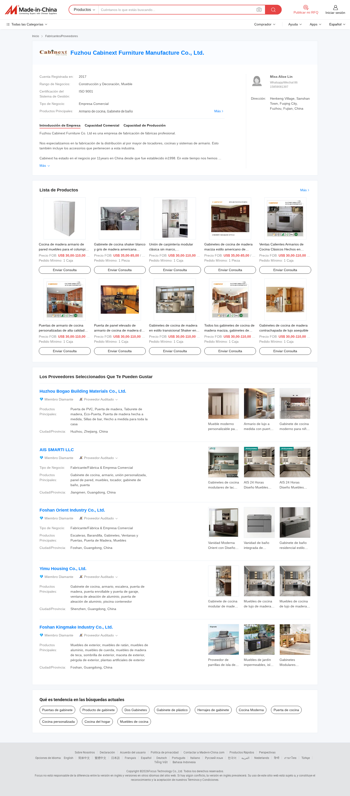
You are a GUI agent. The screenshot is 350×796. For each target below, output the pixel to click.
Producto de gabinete (98, 710)
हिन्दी (276, 758)
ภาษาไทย (290, 758)
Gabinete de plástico (172, 710)
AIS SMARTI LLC (57, 449)
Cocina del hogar (97, 721)
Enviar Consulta (65, 270)
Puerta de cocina (286, 710)
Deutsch (161, 758)
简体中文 (84, 758)
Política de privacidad (165, 752)
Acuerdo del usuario (133, 752)
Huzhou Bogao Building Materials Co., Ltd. (83, 391)
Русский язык (214, 758)
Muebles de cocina (134, 721)
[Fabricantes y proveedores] (31, 10)
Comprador (262, 24)
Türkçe (305, 758)
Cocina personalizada (58, 721)
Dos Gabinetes (136, 710)
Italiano (195, 758)
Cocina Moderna (251, 710)
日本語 (115, 758)
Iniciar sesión (335, 13)
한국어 (232, 758)
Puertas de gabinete (57, 710)
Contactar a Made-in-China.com (204, 752)
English (68, 758)
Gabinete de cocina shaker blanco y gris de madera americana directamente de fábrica (119, 249)
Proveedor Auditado (101, 399)
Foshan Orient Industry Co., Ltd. (72, 510)
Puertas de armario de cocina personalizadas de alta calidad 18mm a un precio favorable (62, 330)
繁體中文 (100, 758)
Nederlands (261, 758)
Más (217, 111)
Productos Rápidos (242, 752)
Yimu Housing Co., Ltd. (63, 568)
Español (146, 758)
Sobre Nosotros (85, 752)
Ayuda (293, 24)
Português (178, 758)
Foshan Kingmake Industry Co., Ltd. (76, 627)
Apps (313, 24)
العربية (245, 758)
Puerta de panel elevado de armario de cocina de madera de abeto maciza (118, 330)
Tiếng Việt (161, 762)
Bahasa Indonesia (184, 762)
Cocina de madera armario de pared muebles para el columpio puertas (63, 249)
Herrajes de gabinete (213, 710)
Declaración (107, 752)
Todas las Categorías (27, 24)
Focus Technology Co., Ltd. (166, 771)
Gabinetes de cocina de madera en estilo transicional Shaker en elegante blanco (173, 330)
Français (130, 758)
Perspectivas (267, 752)
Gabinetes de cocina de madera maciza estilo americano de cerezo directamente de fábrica (228, 249)
